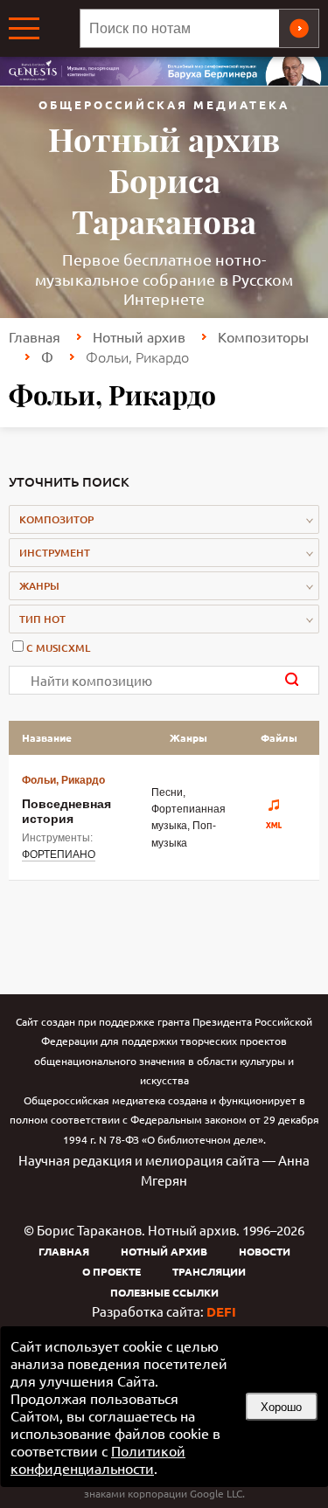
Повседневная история (66, 811)
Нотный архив (139, 336)
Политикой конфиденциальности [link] (97, 1459)
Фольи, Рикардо (63, 780)
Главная (34, 336)
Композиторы (263, 336)
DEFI (221, 1311)
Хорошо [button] (281, 1407)
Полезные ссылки (164, 1292)
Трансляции (209, 1271)
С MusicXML (58, 647)
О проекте (111, 1271)
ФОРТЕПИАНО (58, 854)
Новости (264, 1251)
